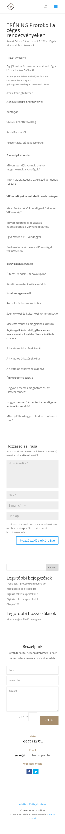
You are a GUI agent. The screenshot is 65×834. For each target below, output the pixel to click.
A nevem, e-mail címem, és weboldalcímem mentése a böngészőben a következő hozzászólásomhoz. (32, 528)
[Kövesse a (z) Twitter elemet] (35, 771)
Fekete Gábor (22, 41)
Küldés (49, 720)
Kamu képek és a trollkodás (21, 588)
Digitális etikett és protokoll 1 (22, 599)
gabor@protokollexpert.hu (32, 755)
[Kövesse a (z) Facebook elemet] (29, 771)
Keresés (52, 567)
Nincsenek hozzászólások (20, 45)
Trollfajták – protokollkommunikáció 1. (27, 583)
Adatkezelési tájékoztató (32, 804)
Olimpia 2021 (13, 604)
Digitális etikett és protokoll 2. (22, 594)
